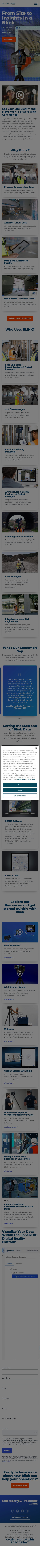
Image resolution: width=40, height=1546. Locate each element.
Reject (20, 790)
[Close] (36, 748)
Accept (20, 785)
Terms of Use (31, 779)
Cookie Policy (21, 779)
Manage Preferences (20, 795)
